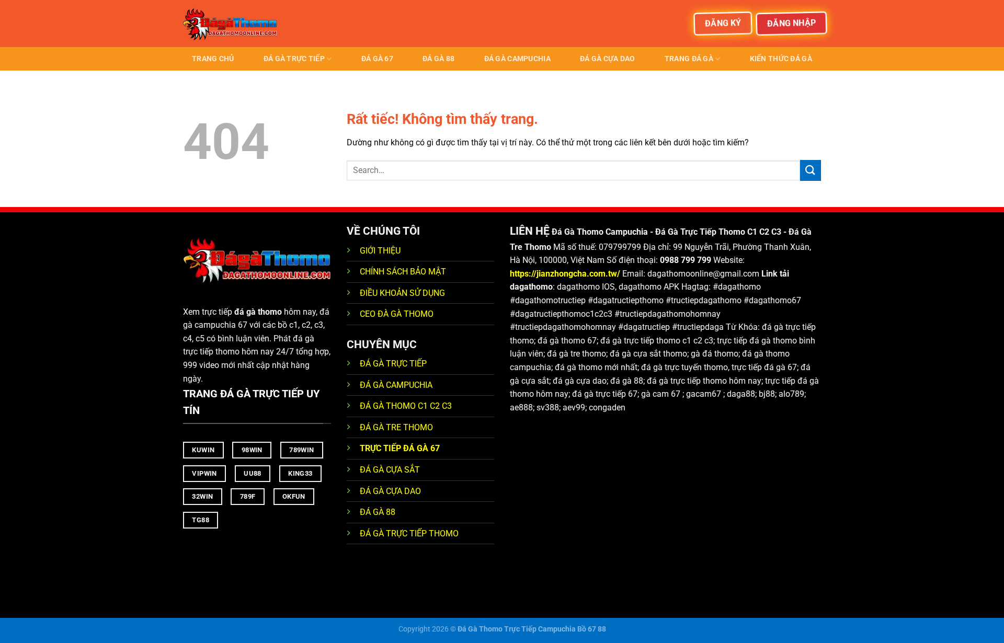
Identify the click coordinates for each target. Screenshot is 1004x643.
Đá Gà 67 (377, 58)
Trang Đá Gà (689, 58)
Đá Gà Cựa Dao (607, 58)
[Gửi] (810, 170)
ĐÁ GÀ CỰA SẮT (390, 470)
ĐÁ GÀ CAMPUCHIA (396, 385)
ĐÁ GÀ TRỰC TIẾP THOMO (409, 533)
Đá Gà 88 (438, 58)
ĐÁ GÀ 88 (377, 512)
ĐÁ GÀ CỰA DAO (390, 491)
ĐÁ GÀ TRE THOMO (396, 427)
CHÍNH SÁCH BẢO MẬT (403, 272)
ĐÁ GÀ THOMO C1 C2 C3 (406, 406)
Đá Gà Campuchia (517, 58)
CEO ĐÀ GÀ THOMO (396, 314)
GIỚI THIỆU (380, 251)
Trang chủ (213, 58)
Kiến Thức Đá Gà (781, 58)
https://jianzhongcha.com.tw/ (565, 274)
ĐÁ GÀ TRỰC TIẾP (394, 364)
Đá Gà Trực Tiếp (294, 58)
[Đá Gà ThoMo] (235, 23)
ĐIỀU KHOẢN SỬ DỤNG (402, 293)
